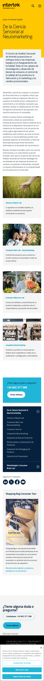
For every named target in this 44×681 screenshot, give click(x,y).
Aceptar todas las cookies (22, 676)
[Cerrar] (41, 647)
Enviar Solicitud (16, 394)
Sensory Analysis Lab (15, 418)
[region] (22, 662)
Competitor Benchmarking (17, 434)
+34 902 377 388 (17, 387)
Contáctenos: (19, 616)
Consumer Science (14, 429)
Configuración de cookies (22, 663)
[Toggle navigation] (33, 6)
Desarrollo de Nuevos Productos (20, 438)
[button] (38, 411)
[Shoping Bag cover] (22, 522)
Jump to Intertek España (13, 20)
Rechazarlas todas (22, 670)
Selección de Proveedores (17, 456)
